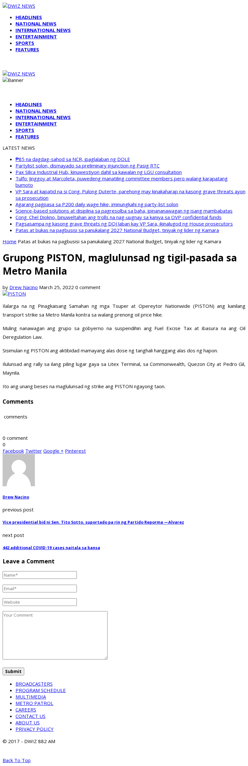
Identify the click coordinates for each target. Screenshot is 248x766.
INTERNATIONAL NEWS (43, 30)
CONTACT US (31, 716)
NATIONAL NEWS (36, 23)
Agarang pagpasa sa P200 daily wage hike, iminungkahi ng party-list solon (97, 204)
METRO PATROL (34, 703)
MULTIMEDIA (31, 696)
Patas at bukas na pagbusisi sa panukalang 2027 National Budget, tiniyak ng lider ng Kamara (117, 230)
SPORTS (25, 43)
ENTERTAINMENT (36, 36)
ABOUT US (28, 722)
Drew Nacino (23, 287)
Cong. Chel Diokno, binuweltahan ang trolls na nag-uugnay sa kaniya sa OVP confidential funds (119, 217)
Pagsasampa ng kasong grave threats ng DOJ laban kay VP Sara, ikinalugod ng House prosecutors (124, 223)
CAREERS (26, 709)
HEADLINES (29, 17)
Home (9, 241)
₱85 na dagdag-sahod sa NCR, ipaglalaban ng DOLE (73, 159)
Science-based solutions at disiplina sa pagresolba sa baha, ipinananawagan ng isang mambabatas (124, 210)
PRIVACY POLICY (35, 729)
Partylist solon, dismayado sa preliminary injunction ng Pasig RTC (88, 165)
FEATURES (27, 49)
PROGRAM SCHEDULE (41, 690)
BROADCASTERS (34, 683)
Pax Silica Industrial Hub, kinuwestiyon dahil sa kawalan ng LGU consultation (99, 172)
